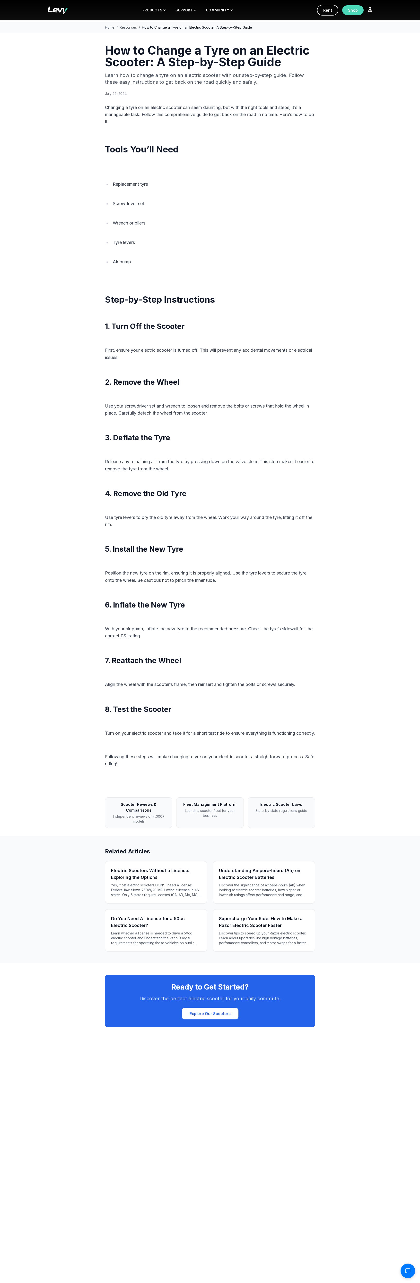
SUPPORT (183, 10)
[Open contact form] (408, 1271)
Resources (128, 27)
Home (109, 27)
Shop (353, 10)
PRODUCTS (152, 10)
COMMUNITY (217, 10)
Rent (327, 10)
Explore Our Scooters (210, 1013)
